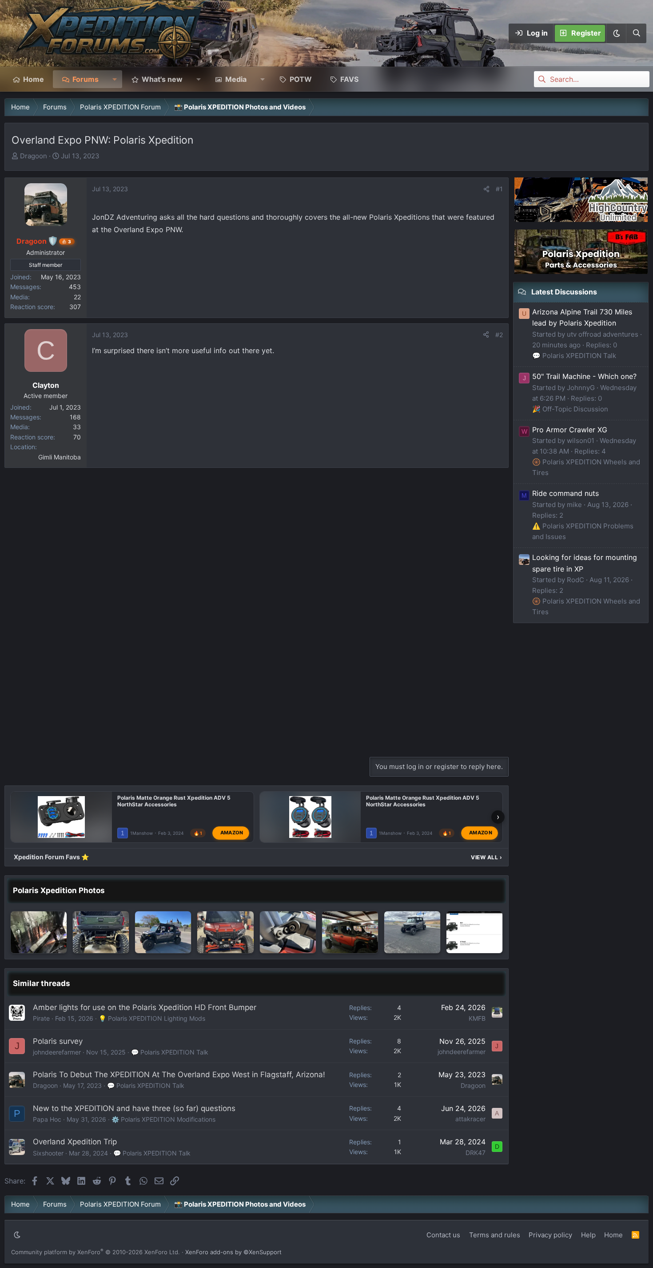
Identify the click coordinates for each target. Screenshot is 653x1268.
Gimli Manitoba (59, 457)
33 (77, 427)
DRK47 (476, 1152)
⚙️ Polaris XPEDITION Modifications (163, 1119)
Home (33, 79)
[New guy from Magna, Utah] (163, 932)
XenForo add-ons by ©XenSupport (233, 1252)
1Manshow (141, 833)
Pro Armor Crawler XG (569, 429)
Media (236, 79)
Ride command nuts (565, 493)
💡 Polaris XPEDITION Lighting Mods (152, 1018)
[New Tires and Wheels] (412, 932)
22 (77, 297)
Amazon (231, 833)
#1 (499, 189)
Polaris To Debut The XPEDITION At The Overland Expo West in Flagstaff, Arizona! (179, 1074)
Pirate (41, 1018)
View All (486, 857)
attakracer (470, 1119)
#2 (499, 334)
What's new (162, 79)
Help (588, 1235)
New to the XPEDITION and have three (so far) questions (134, 1108)
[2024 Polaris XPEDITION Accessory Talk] (225, 932)
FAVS (349, 79)
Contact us (443, 1235)
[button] (616, 33)
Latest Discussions (564, 291)
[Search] (636, 33)
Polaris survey (58, 1041)
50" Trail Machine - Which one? (584, 376)
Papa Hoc (47, 1119)
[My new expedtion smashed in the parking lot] (474, 932)
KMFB (477, 1018)
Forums (85, 79)
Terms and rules (494, 1235)
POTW (301, 79)
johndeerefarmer (57, 1052)
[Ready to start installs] (350, 932)
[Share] (486, 189)
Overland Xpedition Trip (75, 1141)
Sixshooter (48, 1153)
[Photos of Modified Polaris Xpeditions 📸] (100, 932)
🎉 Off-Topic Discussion (570, 409)
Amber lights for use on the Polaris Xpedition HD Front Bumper (144, 1007)
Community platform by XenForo (95, 1252)
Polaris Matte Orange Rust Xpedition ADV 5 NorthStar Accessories (174, 801)
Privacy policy (550, 1235)
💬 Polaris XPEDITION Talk (169, 1052)
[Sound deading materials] (38, 932)
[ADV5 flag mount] (287, 932)
